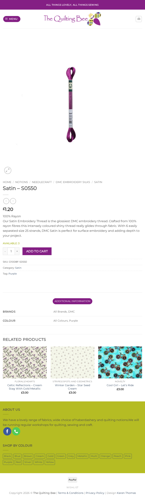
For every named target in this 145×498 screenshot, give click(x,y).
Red (18, 462)
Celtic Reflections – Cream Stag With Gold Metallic (24, 387)
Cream (40, 456)
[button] (12, 19)
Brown (28, 456)
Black (7, 456)
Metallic (82, 456)
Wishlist (72, 487)
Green (61, 456)
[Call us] (16, 431)
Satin (98, 182)
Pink (128, 456)
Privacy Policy (95, 493)
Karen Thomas (126, 493)
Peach (117, 456)
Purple (12, 273)
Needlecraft (42, 182)
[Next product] (6, 201)
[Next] (142, 373)
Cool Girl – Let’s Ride (120, 385)
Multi (94, 456)
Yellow (50, 462)
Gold (50, 456)
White (38, 462)
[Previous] (3, 373)
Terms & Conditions (70, 493)
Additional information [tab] (73, 301)
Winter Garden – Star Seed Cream (72, 387)
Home (7, 182)
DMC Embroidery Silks (73, 182)
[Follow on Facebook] (7, 431)
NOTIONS (21, 182)
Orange (105, 456)
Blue (17, 456)
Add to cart (37, 251)
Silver (27, 462)
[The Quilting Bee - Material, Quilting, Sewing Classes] (73, 19)
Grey (71, 456)
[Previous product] (13, 201)
